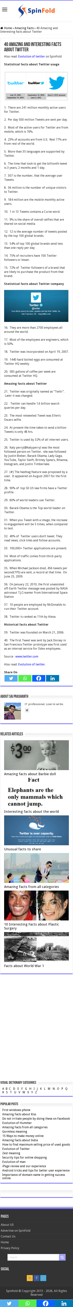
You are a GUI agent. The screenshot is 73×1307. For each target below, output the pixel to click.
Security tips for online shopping (24, 1157)
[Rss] (30, 1278)
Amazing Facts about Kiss (19, 1114)
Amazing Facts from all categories (31, 887)
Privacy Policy (10, 1248)
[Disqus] (36, 1032)
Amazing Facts (24, 28)
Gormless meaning (14, 1131)
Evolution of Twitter (16, 1149)
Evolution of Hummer (17, 1123)
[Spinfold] (36, 10)
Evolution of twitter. (31, 664)
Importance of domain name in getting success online (33, 1176)
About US (7, 1225)
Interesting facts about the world (31, 812)
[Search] (62, 1257)
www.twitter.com (26, 656)
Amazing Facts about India (20, 1140)
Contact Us (8, 1236)
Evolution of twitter (31, 56)
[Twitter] (11, 678)
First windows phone (16, 1110)
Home (7, 28)
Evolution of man (13, 1162)
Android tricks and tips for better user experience (36, 1170)
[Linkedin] (52, 678)
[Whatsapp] (24, 678)
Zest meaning (11, 1153)
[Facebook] (38, 678)
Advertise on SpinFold (16, 1230)
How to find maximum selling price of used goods (36, 1144)
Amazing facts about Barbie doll (30, 774)
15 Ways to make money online (23, 1136)
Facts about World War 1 (24, 966)
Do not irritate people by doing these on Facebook (36, 1118)
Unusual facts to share (22, 849)
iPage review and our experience (24, 1166)
